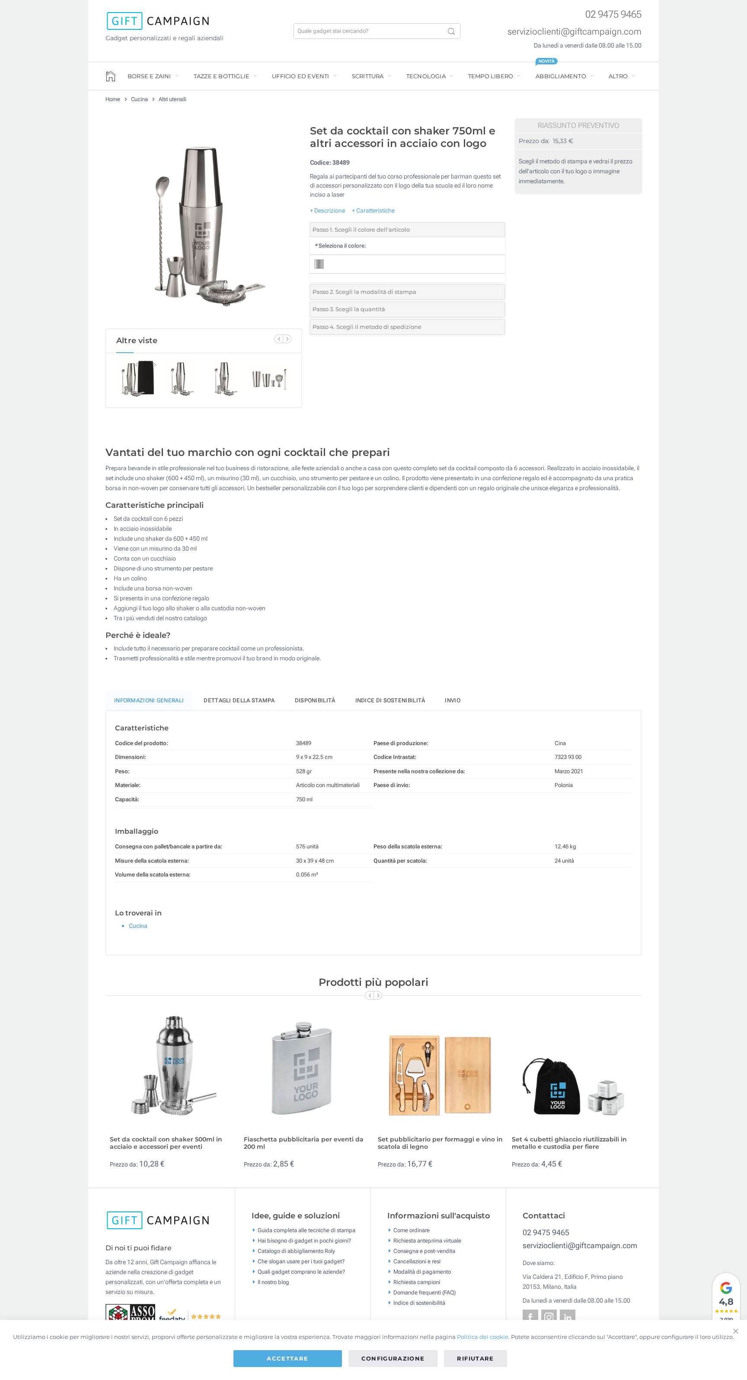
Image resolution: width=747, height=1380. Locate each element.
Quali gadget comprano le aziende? (301, 1271)
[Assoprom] (132, 1315)
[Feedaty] (190, 1315)
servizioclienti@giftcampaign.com (575, 31)
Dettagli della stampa (239, 700)
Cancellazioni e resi (417, 1261)
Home (112, 99)
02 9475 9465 (613, 14)
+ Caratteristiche (373, 210)
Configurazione (393, 1358)
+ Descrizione (327, 210)
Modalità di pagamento (422, 1271)
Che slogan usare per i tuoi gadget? (301, 1261)
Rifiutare (475, 1358)
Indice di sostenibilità (390, 700)
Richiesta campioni (416, 1282)
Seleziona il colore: (340, 245)
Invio (452, 700)
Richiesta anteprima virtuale (427, 1240)
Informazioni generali (149, 700)
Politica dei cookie (482, 1336)
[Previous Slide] (278, 339)
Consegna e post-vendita (424, 1251)
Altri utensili (172, 99)
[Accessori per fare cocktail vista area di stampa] (203, 224)
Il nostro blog (273, 1282)
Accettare (287, 1358)
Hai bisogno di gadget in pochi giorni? (304, 1240)
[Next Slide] (287, 339)
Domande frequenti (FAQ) (424, 1292)
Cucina (140, 99)
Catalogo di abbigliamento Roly (296, 1251)
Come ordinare (411, 1230)
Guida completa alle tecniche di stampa (306, 1230)
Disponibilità (315, 700)
